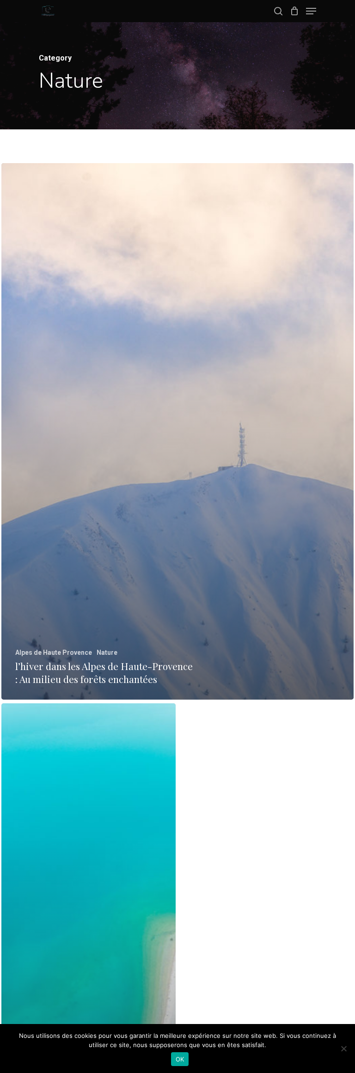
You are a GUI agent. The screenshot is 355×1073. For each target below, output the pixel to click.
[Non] (343, 1048)
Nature (107, 652)
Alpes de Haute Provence (53, 652)
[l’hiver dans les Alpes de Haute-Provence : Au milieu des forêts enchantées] (177, 431)
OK (180, 1059)
